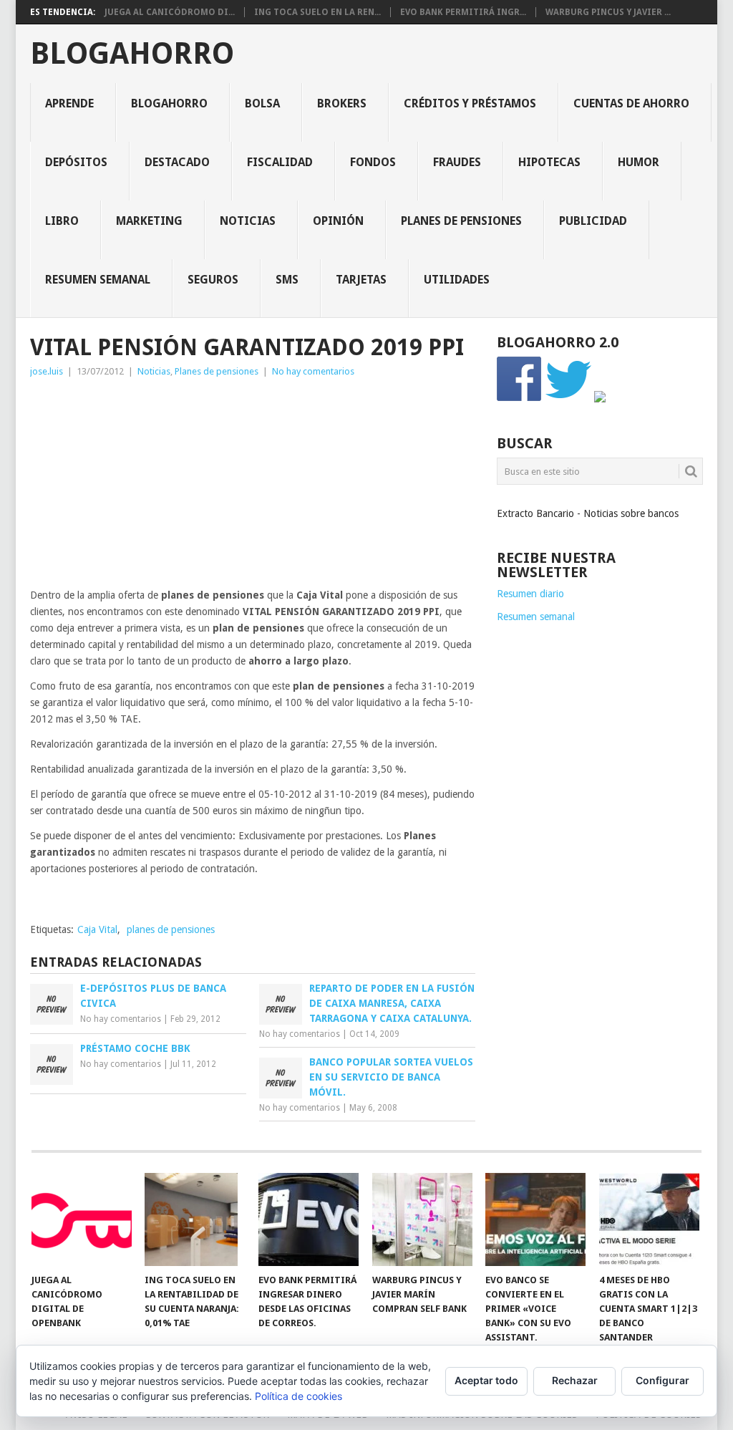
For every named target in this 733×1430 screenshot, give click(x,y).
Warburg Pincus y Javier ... (608, 12)
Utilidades (457, 279)
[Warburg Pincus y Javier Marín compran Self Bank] (422, 1219)
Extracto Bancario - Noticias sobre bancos (588, 513)
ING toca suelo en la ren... (317, 12)
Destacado (177, 162)
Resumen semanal (97, 279)
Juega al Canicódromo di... (170, 12)
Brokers (341, 103)
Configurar (662, 1380)
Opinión (338, 221)
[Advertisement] (252, 487)
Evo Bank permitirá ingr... (463, 12)
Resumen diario (530, 593)
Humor (638, 162)
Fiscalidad (280, 162)
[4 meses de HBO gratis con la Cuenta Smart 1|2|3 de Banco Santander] (649, 1219)
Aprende (69, 103)
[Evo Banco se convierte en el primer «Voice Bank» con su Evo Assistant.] (535, 1219)
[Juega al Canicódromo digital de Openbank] (81, 1219)
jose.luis (46, 371)
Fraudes (457, 162)
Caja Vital (97, 929)
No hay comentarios (313, 371)
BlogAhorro (132, 54)
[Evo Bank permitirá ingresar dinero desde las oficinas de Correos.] (308, 1219)
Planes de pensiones (461, 221)
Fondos (373, 162)
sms (287, 279)
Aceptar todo (486, 1380)
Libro (62, 221)
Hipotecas (549, 162)
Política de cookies (298, 1396)
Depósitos (76, 162)
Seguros (213, 279)
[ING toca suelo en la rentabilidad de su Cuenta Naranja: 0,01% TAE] (195, 1219)
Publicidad (593, 221)
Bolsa (262, 103)
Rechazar (575, 1380)
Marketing (149, 221)
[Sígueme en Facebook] (520, 399)
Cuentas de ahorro (631, 103)
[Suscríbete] (600, 399)
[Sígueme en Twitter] (568, 399)
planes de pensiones (171, 929)
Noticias (248, 221)
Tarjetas (361, 279)
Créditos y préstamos (470, 103)
